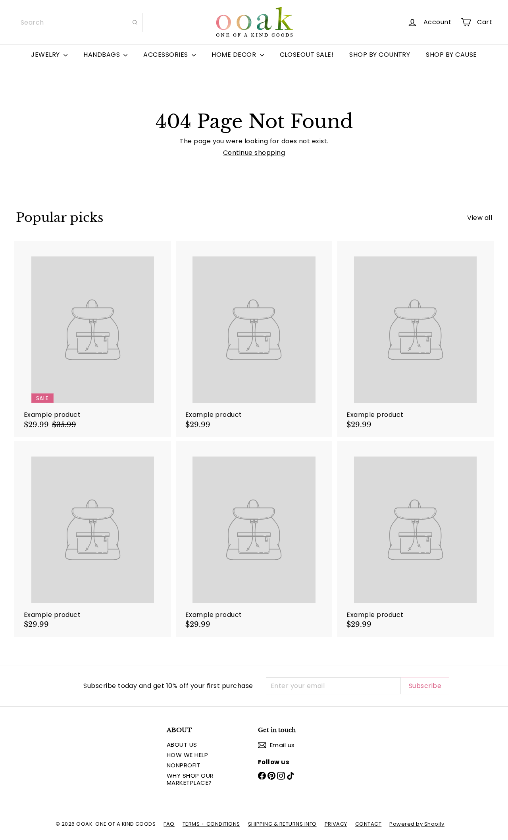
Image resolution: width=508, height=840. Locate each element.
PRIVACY (336, 824)
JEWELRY (46, 54)
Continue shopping (254, 152)
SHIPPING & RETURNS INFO (282, 824)
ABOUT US (182, 744)
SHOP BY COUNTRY (379, 54)
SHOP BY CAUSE (451, 54)
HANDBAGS (102, 54)
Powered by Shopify (416, 824)
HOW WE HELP (187, 755)
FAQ (169, 824)
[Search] (135, 22)
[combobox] (79, 22)
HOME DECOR (235, 54)
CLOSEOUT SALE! (307, 54)
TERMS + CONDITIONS (211, 824)
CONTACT (368, 824)
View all (479, 218)
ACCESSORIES (166, 54)
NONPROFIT (183, 765)
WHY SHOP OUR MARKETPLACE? (190, 779)
